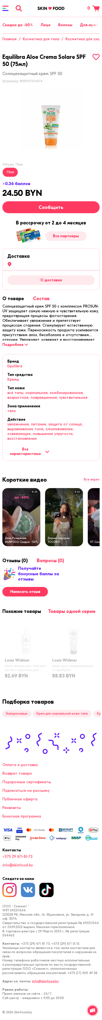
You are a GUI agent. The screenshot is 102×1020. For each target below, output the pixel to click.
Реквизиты (11, 808)
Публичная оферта (19, 799)
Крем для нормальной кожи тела (62, 714)
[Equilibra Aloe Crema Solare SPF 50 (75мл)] (51, 119)
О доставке (51, 280)
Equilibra (14, 366)
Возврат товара (17, 773)
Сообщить (51, 207)
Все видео (92, 479)
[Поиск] (19, 8)
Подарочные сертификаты (26, 782)
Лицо (46, 25)
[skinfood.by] (51, 8)
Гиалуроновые (17, 714)
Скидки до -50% (17, 25)
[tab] (13, 299)
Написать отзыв (25, 592)
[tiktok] (46, 890)
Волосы (65, 25)
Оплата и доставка (20, 765)
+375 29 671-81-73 (17, 856)
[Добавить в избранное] (96, 57)
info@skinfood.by (17, 865)
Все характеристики (25, 451)
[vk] (28, 890)
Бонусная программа (21, 816)
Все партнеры (66, 236)
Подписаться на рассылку (26, 790)
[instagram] (9, 890)
